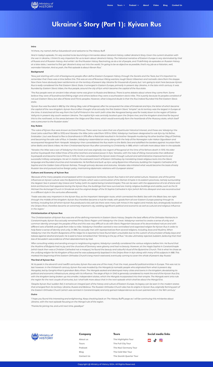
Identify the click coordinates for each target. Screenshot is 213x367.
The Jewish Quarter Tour (125, 356)
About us (83, 339)
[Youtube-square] (149, 340)
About (146, 5)
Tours (119, 5)
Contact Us (177, 5)
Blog (165, 5)
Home (110, 5)
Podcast (132, 5)
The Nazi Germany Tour (125, 348)
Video (156, 5)
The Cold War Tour (122, 352)
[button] (121, 5)
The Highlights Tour (123, 339)
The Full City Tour (122, 344)
